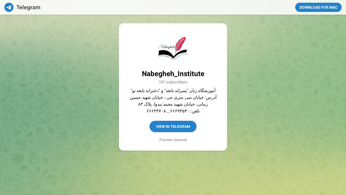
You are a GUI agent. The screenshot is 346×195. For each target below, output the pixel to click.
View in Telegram (173, 126)
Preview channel (173, 140)
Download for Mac (318, 7)
